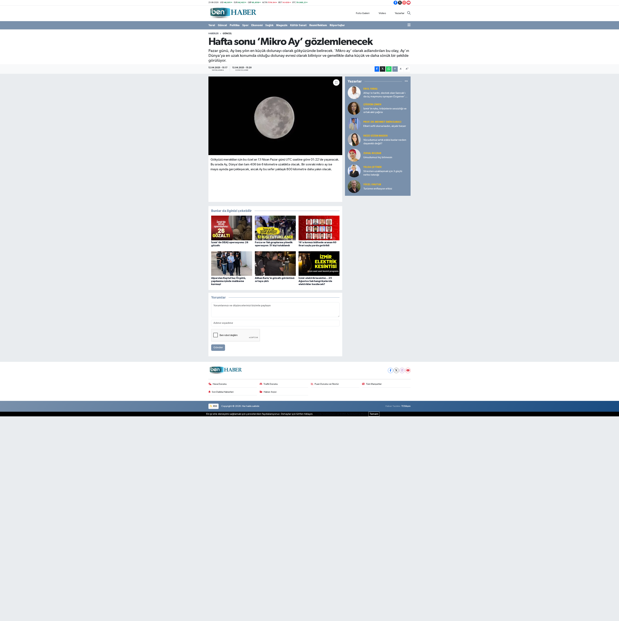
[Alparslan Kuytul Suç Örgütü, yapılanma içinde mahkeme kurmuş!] (231, 263)
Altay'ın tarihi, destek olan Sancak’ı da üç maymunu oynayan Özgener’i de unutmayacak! (384, 95)
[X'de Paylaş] (382, 69)
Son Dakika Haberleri (223, 392)
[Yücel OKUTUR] (354, 186)
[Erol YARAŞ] (354, 92)
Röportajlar (337, 25)
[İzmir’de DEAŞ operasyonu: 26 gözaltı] (231, 228)
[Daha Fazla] (395, 69)
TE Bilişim (406, 406)
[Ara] (409, 13)
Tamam (374, 414)
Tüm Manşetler (374, 384)
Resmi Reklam (318, 25)
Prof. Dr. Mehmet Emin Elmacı (382, 122)
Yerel (211, 25)
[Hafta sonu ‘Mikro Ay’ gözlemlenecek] (275, 115)
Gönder (218, 347)
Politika (235, 25)
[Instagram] (402, 370)
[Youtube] (408, 370)
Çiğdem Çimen (372, 104)
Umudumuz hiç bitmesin (377, 157)
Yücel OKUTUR (372, 184)
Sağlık (269, 25)
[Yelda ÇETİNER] (354, 170)
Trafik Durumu (270, 384)
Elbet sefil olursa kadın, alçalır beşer (384, 126)
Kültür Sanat (298, 25)
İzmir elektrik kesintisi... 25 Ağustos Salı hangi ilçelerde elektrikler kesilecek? (315, 281)
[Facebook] (390, 370)
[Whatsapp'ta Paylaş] (389, 69)
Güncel (222, 25)
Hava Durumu (220, 384)
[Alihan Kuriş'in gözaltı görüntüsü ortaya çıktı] (275, 263)
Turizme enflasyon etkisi (377, 188)
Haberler (213, 33)
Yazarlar (399, 13)
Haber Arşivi (270, 392)
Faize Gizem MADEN (375, 136)
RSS (215, 406)
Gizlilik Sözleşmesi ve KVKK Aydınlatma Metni (341, 414)
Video (382, 13)
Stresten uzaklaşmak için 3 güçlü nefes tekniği (382, 173)
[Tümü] (406, 81)
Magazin (281, 25)
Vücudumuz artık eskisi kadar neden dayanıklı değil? (384, 142)
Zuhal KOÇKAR (372, 153)
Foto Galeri (362, 13)
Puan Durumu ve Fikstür (327, 384)
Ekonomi (257, 25)
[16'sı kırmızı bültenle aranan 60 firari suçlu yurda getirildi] (319, 228)
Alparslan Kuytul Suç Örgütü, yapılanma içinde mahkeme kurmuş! (228, 281)
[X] (396, 370)
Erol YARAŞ (370, 89)
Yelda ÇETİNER (372, 167)
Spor (245, 25)
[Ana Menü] (409, 25)
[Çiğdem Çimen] (354, 108)
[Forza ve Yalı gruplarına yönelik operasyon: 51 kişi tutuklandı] (275, 228)
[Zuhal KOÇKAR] (354, 155)
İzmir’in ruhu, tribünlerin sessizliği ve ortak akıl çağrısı (385, 110)
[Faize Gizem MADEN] (354, 139)
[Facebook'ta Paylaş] (377, 69)
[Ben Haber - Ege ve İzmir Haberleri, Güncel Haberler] (232, 13)
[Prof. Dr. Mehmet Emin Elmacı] (354, 123)
